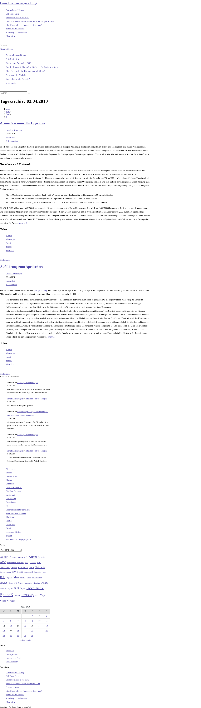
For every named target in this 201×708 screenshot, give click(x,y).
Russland (37, 583)
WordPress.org (12, 662)
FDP (14, 572)
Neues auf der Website (16, 75)
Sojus (22, 588)
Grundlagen (11, 502)
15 (25, 626)
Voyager (11, 601)
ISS (2, 577)
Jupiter (9, 577)
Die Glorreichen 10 (14, 488)
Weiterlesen (5, 260)
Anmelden (10, 651)
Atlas (43, 557)
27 (11, 635)
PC (15, 583)
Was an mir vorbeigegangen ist (18, 539)
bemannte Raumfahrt (15, 563)
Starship (27, 595)
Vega (42, 595)
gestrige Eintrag (40, 290)
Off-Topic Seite (13, 59)
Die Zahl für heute (13, 491)
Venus (3, 600)
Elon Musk (23, 567)
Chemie (9, 480)
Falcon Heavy (5, 572)
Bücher (9, 473)
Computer (10, 484)
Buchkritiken (11, 476)
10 (39, 621)
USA (37, 596)
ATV (3, 562)
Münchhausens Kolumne (16, 513)
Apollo (4, 556)
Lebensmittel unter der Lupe (18, 510)
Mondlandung (37, 577)
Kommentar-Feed (13, 658)
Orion (11, 583)
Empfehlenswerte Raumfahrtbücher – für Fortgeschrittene (32, 67)
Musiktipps (10, 517)
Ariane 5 (22, 556)
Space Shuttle (35, 588)
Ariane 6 (34, 557)
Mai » (28, 640)
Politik (8, 521)
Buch (26, 563)
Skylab (10, 588)
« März (22, 640)
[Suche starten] (29, 93)
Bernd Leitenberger (14, 130)
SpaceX (9, 536)
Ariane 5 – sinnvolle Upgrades (22, 123)
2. (6, 117)
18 (47, 626)
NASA (3, 582)
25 (47, 631)
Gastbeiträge (11, 499)
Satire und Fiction (13, 532)
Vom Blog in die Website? (18, 79)
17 (39, 626)
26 (4, 635)
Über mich (11, 83)
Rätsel (8, 528)
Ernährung (10, 495)
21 (18, 631)
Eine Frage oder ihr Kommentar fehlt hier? (25, 71)
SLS (16, 588)
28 (18, 635)
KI (7, 506)
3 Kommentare (12, 141)
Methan (22, 577)
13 (11, 626)
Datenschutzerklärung (16, 55)
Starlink (17, 595)
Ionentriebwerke (40, 572)
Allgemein (10, 469)
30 (32, 635)
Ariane (13, 556)
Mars (16, 577)
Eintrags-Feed (12, 654)
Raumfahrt (10, 137)
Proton (20, 583)
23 (32, 631)
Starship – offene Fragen (27, 383)
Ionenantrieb (28, 572)
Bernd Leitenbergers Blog (18, 3)
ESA (31, 567)
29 (25, 635)
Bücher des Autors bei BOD (18, 63)
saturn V (3, 588)
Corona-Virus (5, 568)
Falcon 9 (40, 567)
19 (4, 631)
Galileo (20, 572)
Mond (29, 577)
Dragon (14, 568)
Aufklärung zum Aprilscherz (21, 267)
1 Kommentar (11, 285)
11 (47, 621)
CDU (39, 563)
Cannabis (33, 563)
